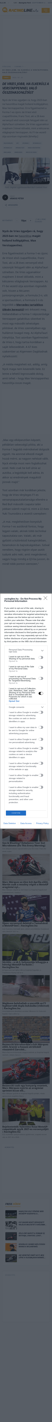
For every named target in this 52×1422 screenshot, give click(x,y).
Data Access (26, 823)
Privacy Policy (42, 823)
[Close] (46, 599)
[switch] (41, 657)
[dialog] (26, 711)
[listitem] (26, 651)
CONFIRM (16, 813)
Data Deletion (9, 823)
